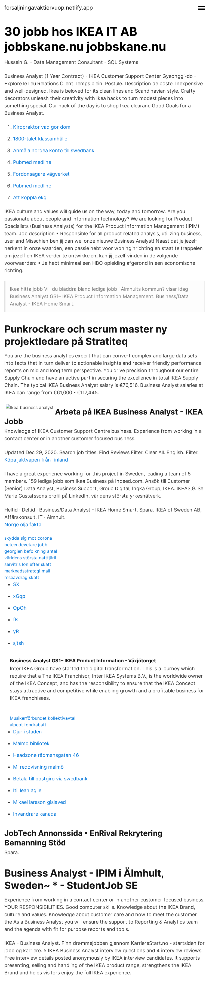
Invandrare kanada (34, 814)
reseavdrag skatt (21, 577)
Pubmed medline (32, 162)
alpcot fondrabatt (28, 724)
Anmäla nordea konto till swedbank (53, 150)
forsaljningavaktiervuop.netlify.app (48, 7)
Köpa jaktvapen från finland (36, 460)
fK (15, 619)
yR (16, 631)
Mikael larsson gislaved (39, 802)
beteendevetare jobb (25, 544)
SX (16, 584)
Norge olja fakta (22, 524)
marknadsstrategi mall (27, 571)
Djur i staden (27, 731)
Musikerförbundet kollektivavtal (42, 718)
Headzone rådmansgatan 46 (46, 755)
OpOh (20, 608)
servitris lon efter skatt (27, 564)
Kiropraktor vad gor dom (41, 127)
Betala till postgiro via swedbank (50, 778)
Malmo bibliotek (31, 743)
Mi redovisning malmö (38, 767)
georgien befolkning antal (30, 551)
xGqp (19, 596)
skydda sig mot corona (28, 538)
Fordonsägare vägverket (41, 174)
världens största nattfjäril (30, 557)
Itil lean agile (27, 790)
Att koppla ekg (30, 197)
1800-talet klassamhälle (40, 139)
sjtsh (18, 643)
